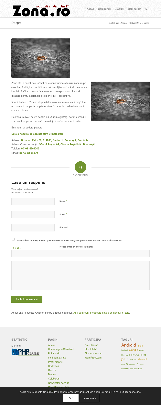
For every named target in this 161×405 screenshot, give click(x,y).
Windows (138, 368)
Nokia (123, 364)
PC (127, 364)
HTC (132, 355)
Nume (63, 201)
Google (133, 350)
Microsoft (143, 359)
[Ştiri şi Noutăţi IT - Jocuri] (40, 8)
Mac (135, 359)
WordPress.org (93, 357)
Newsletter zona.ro (58, 383)
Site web (63, 227)
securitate (125, 368)
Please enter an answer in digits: (76, 246)
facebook (124, 350)
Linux (131, 359)
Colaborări (53, 378)
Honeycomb (125, 355)
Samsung (140, 364)
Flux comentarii (93, 353)
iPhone (143, 354)
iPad (137, 355)
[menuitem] (90, 8)
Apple (140, 345)
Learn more (89, 398)
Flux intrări (91, 349)
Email (63, 214)
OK (70, 398)
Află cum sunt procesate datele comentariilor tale (101, 312)
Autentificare (92, 345)
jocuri (124, 359)
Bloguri (52, 374)
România (132, 364)
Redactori (53, 366)
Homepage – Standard (60, 349)
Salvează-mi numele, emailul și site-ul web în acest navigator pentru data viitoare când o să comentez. (69, 240)
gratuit (141, 350)
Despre (16, 22)
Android (128, 345)
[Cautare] (146, 8)
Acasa (51, 345)
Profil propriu (55, 362)
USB (131, 369)
